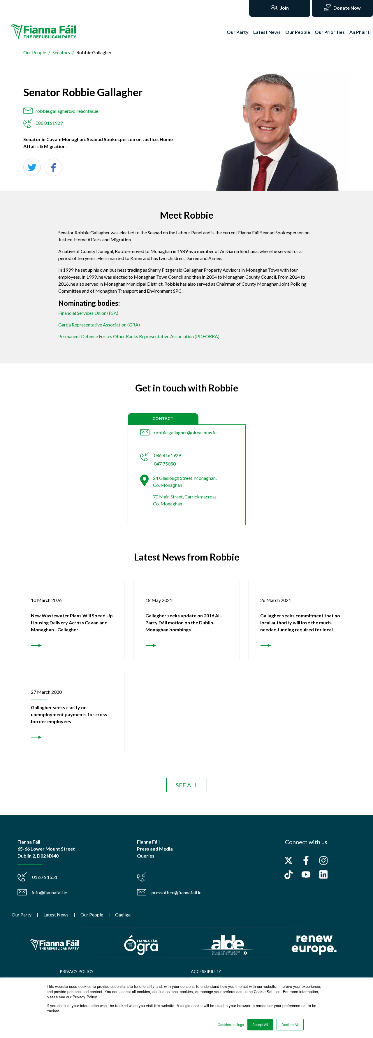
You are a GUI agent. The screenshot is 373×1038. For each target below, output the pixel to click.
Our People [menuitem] (91, 914)
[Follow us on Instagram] (323, 860)
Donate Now (346, 7)
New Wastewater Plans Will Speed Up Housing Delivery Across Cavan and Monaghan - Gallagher (72, 622)
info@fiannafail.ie (49, 892)
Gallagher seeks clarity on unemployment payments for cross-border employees (70, 714)
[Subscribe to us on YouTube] (306, 874)
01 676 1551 (44, 877)
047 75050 (165, 463)
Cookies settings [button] (231, 1024)
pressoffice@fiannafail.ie (176, 892)
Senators (61, 52)
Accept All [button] (260, 1024)
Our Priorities (330, 32)
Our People (297, 32)
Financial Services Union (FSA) (88, 313)
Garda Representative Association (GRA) (99, 324)
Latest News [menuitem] (55, 914)
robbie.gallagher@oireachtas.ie (67, 111)
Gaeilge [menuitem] (123, 914)
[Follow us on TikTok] (288, 874)
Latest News (267, 32)
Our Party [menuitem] (21, 914)
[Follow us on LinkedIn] (323, 874)
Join (284, 7)
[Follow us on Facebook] (306, 860)
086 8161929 (49, 123)
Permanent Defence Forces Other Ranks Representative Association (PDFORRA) (138, 336)
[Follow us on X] (288, 860)
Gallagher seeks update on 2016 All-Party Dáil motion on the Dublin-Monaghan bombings (183, 622)
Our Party (238, 32)
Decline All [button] (290, 1024)
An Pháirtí (360, 32)
